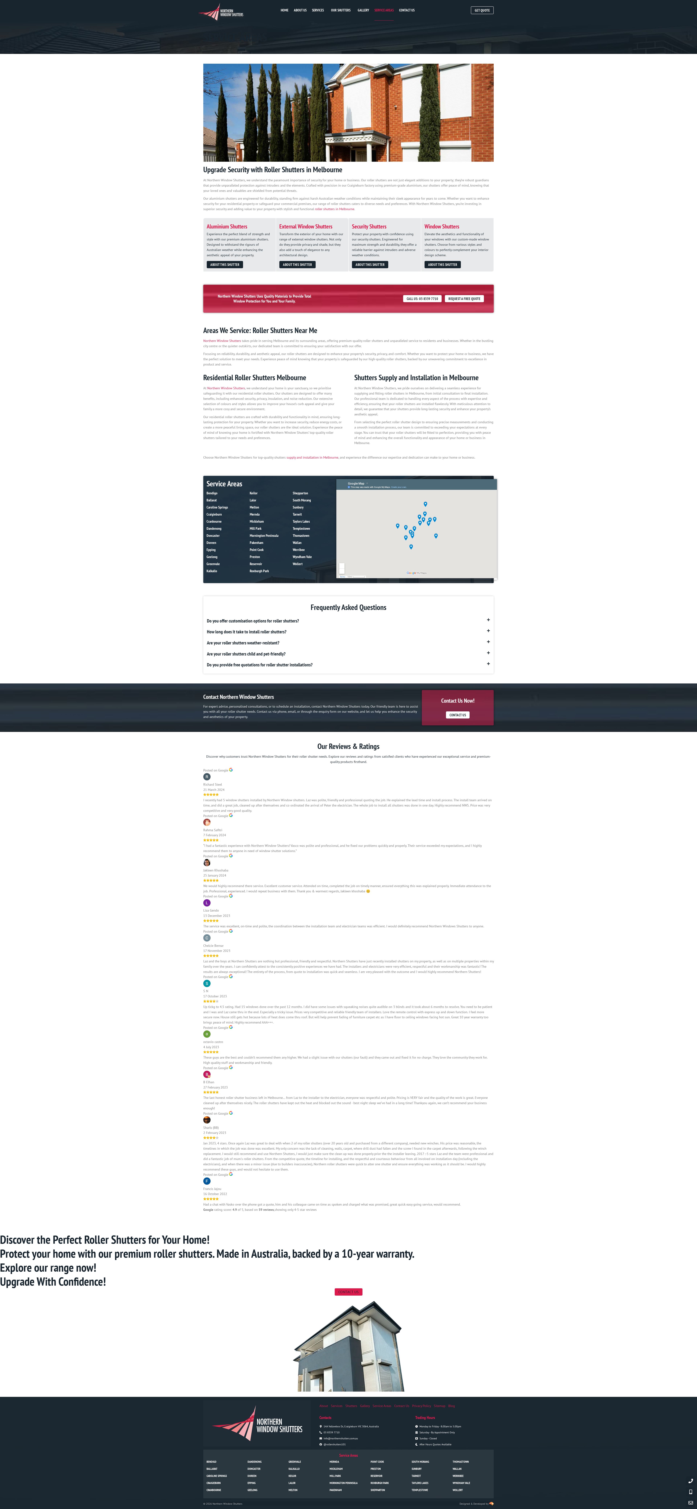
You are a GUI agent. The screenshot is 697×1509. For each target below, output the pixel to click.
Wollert (298, 563)
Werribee (299, 549)
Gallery (363, 10)
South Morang (302, 500)
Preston (255, 556)
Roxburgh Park (259, 571)
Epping (211, 549)
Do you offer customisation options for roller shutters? (253, 621)
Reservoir (256, 563)
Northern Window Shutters (222, 341)
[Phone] (690, 1480)
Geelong (212, 556)
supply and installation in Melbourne (312, 457)
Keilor (254, 493)
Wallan (297, 542)
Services (318, 10)
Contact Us (407, 10)
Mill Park (255, 528)
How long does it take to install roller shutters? (246, 632)
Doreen (211, 542)
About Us (300, 10)
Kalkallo (212, 571)
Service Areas (384, 10)
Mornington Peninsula (264, 535)
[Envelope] (690, 1502)
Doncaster (213, 535)
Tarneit (297, 514)
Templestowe (301, 528)
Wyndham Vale (302, 556)
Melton (254, 507)
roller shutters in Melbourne (334, 209)
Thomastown (301, 535)
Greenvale (213, 563)
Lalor (253, 500)
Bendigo (212, 493)
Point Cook (257, 549)
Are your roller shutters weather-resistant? (243, 643)
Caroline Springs (217, 507)
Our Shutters (340, 10)
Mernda (255, 514)
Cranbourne (214, 521)
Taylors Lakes (301, 521)
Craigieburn (214, 514)
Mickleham (257, 521)
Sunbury (298, 507)
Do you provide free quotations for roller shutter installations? (260, 665)
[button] (348, 620)
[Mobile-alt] (690, 1491)
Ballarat (212, 500)
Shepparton (300, 493)
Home (284, 10)
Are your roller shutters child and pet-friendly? (246, 654)
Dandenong (214, 528)
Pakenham (256, 542)
